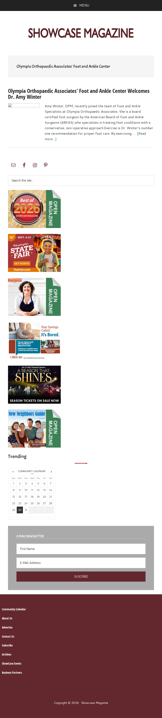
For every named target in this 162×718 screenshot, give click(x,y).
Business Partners (12, 672)
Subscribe (7, 645)
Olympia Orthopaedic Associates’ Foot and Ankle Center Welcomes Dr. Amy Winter (79, 93)
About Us (7, 618)
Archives (6, 654)
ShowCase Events (11, 663)
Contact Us (8, 636)
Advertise (7, 627)
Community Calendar (14, 609)
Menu (84, 5)
